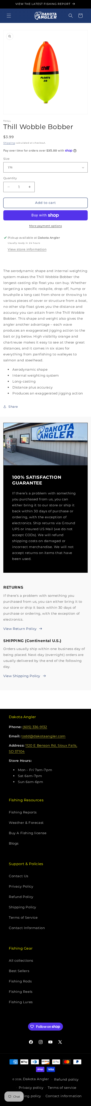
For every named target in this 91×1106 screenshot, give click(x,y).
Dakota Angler (36, 1079)
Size (6, 158)
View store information (27, 249)
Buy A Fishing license (28, 833)
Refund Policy (21, 897)
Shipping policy (27, 1096)
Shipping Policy (22, 907)
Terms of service (62, 1087)
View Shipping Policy (21, 676)
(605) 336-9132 (35, 727)
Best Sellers (19, 971)
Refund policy (66, 1079)
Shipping (9, 142)
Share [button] (13, 407)
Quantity (10, 178)
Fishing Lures (21, 1002)
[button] (9, 16)
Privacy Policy (21, 886)
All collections (21, 960)
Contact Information (27, 928)
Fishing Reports (23, 812)
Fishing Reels (20, 992)
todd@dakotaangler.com (43, 736)
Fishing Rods (20, 981)
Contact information (64, 1096)
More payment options (45, 225)
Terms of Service (23, 917)
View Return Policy (20, 629)
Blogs (14, 843)
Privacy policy (31, 1087)
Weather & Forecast (26, 823)
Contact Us (18, 876)
